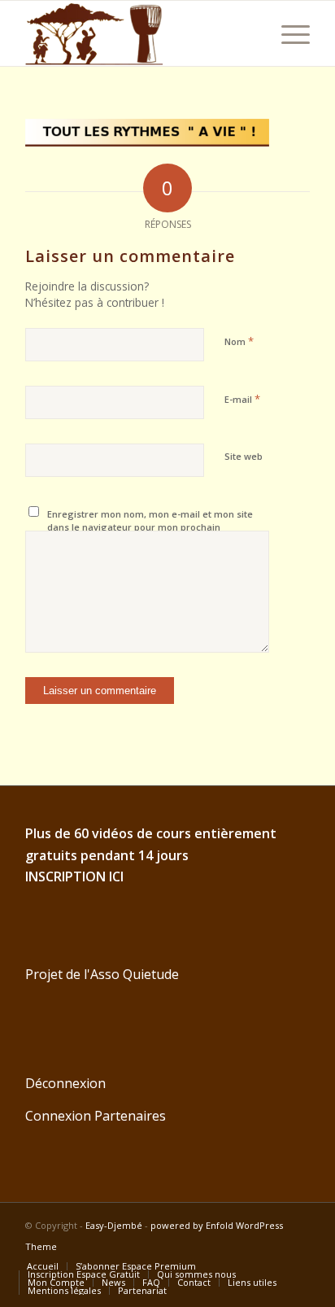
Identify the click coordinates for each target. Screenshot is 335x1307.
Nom (239, 341)
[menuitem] (287, 33)
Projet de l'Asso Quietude (102, 974)
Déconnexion (65, 1083)
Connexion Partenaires (95, 1116)
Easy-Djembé (113, 1225)
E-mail (242, 398)
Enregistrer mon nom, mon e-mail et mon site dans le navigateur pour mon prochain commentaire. (150, 527)
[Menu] (287, 33)
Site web (243, 456)
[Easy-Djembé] (139, 33)
